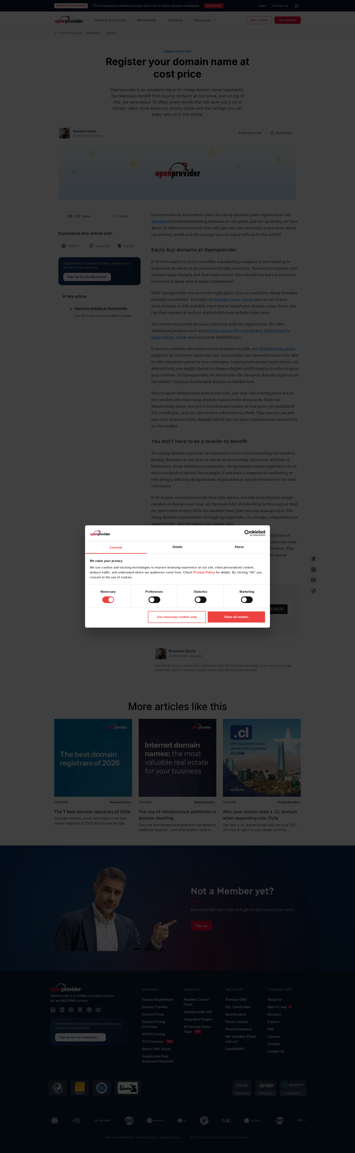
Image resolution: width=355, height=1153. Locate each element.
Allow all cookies (236, 617)
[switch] (154, 599)
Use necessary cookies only (177, 617)
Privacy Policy (204, 572)
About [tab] (239, 547)
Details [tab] (178, 547)
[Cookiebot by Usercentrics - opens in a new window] (247, 533)
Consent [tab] (116, 547)
